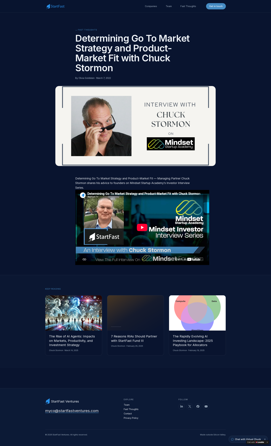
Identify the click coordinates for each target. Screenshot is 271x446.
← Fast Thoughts (86, 30)
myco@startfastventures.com (72, 410)
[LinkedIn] (181, 406)
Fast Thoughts (188, 6)
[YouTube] (206, 406)
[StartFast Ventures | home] (55, 6)
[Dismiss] (265, 439)
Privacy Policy (131, 418)
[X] (190, 406)
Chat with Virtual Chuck (248, 439)
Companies (151, 6)
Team (169, 6)
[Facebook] (198, 406)
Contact (128, 413)
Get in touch (216, 6)
